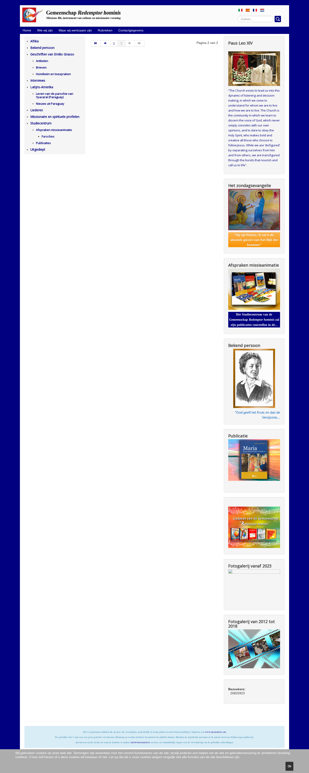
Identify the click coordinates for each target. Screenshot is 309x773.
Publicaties (43, 143)
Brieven (41, 67)
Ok (289, 766)
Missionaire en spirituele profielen (54, 116)
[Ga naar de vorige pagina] (105, 43)
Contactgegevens (130, 30)
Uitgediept (37, 149)
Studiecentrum (41, 123)
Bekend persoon (42, 47)
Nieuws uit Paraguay (50, 104)
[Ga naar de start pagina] (96, 43)
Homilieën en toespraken (53, 74)
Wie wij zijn (45, 30)
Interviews (37, 80)
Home (27, 30)
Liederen (36, 110)
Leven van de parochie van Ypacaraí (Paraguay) (54, 95)
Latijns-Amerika (41, 87)
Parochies (48, 136)
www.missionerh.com (215, 731)
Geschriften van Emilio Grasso (52, 54)
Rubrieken (105, 30)
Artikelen (42, 61)
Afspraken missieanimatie (54, 130)
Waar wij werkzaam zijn (75, 30)
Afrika (34, 41)
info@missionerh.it (140, 742)
